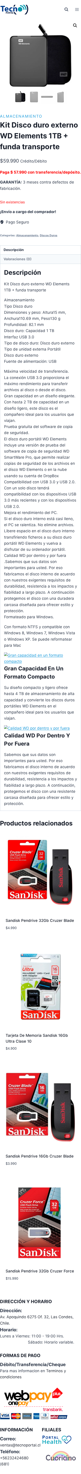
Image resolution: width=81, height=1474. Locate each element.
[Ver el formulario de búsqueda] (66, 9)
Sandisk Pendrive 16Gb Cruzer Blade (40, 1156)
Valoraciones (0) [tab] (18, 259)
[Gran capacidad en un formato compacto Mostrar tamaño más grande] (40, 658)
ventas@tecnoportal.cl (20, 1445)
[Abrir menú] (77, 9)
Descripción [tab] (14, 250)
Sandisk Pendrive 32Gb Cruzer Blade (40, 920)
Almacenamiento (21, 116)
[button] (75, 25)
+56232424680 (14, 1458)
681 (4, 1464)
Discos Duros (48, 235)
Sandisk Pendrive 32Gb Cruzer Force (40, 1271)
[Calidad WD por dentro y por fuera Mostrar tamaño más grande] (40, 728)
